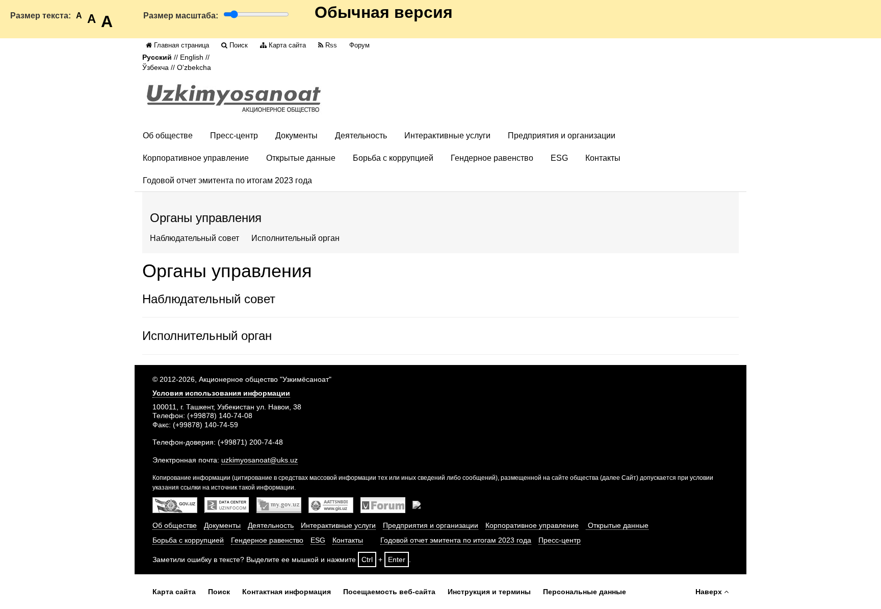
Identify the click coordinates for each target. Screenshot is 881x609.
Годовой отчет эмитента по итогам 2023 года (227, 180)
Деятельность (361, 135)
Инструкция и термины (489, 592)
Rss (331, 45)
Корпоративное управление (196, 158)
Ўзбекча (155, 67)
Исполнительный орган (295, 238)
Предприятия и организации (561, 135)
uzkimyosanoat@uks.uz (259, 460)
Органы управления (206, 218)
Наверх (708, 592)
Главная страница (181, 45)
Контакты (602, 158)
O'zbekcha (194, 67)
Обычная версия (384, 12)
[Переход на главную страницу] (234, 98)
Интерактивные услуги (447, 135)
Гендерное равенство (492, 158)
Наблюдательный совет (194, 238)
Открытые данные (300, 158)
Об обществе (168, 135)
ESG (559, 158)
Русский (157, 57)
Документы (296, 135)
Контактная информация (286, 592)
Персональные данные (584, 592)
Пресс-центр (234, 135)
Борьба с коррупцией (393, 158)
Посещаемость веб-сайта (389, 592)
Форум (359, 45)
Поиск (238, 45)
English (191, 57)
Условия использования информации (221, 393)
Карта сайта (287, 45)
